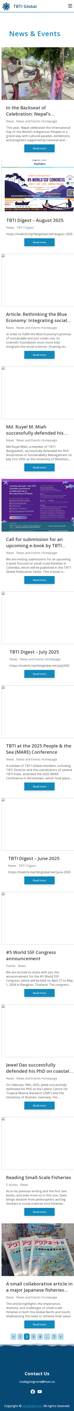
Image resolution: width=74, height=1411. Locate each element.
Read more (39, 148)
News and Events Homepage (36, 121)
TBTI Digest (25, 228)
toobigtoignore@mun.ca (37, 1382)
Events (11, 966)
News (10, 121)
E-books (12, 1185)
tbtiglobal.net (32, 1406)
